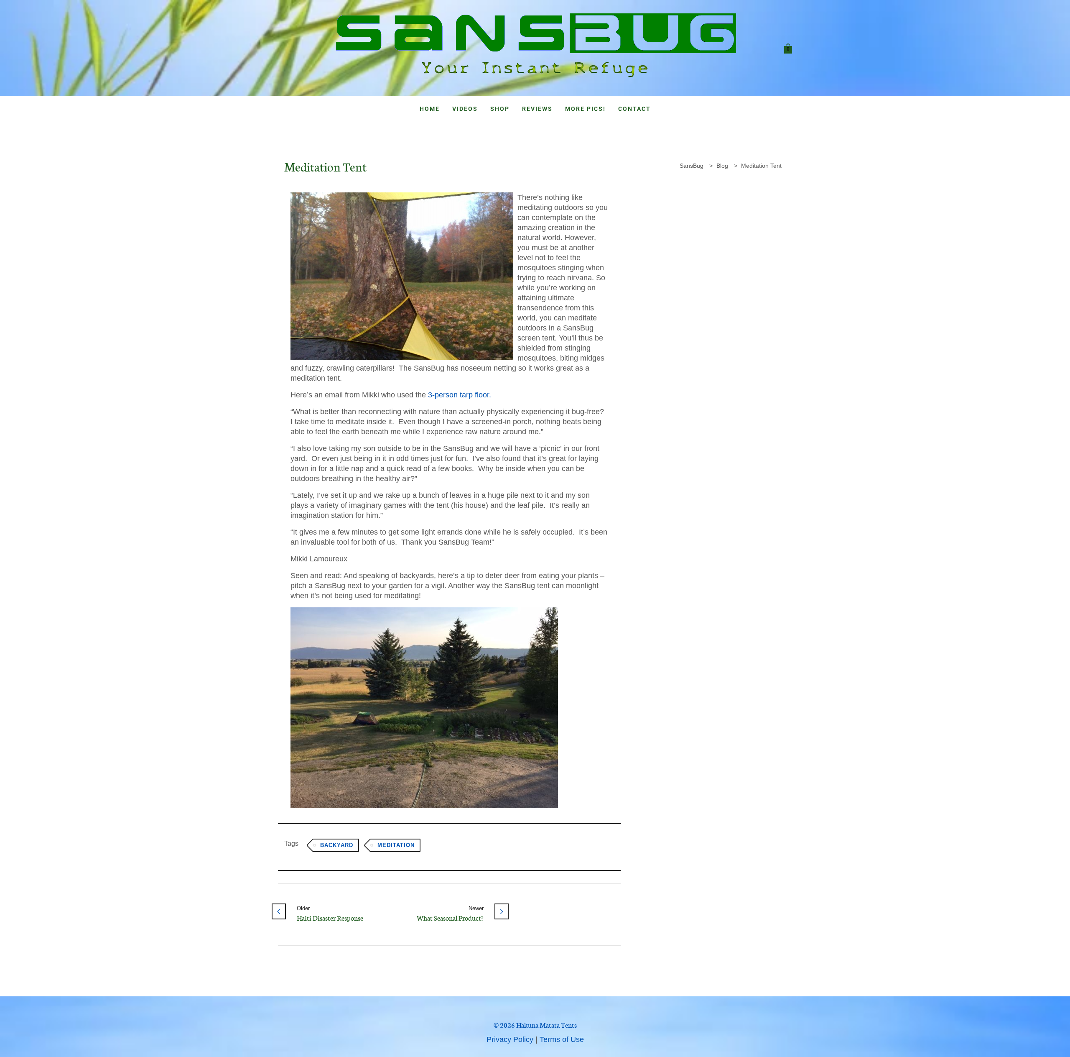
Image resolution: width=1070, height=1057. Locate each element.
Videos (465, 108)
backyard (336, 845)
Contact (634, 108)
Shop (500, 108)
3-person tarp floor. (459, 395)
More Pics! (585, 108)
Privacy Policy (510, 1039)
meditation (396, 845)
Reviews (537, 108)
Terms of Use (562, 1039)
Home (430, 108)
